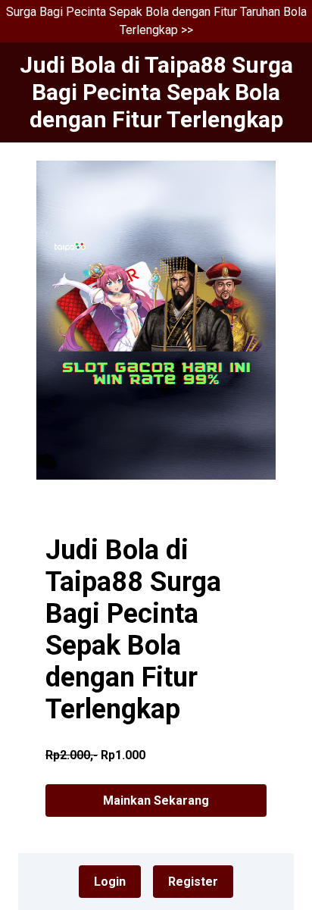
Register (193, 881)
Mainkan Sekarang (156, 800)
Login (110, 881)
